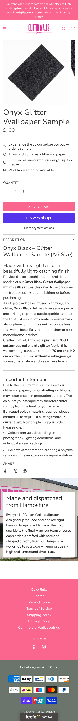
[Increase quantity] (23, 191)
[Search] (63, 28)
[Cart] (72, 28)
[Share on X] (15, 472)
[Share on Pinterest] (24, 472)
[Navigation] (4, 28)
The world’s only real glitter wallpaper (37, 154)
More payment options (39, 228)
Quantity (11, 183)
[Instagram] (43, 646)
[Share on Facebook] (5, 472)
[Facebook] (34, 646)
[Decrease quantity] (7, 191)
